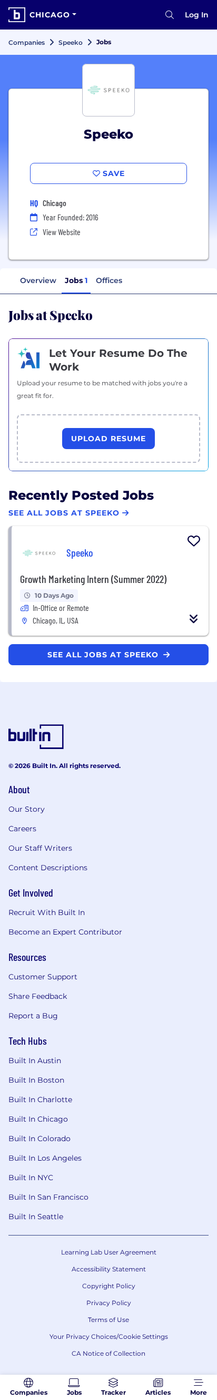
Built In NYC (30, 1177)
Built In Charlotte (40, 1099)
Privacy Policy (108, 1303)
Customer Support (42, 976)
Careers (22, 828)
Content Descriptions (47, 867)
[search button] (169, 14)
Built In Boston (36, 1080)
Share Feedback (37, 996)
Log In (197, 15)
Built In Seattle (35, 1216)
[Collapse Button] (193, 618)
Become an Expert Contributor (65, 932)
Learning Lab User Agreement (108, 1252)
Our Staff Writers (40, 848)
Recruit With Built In (46, 912)
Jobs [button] (76, 280)
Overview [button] (38, 280)
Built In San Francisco (48, 1197)
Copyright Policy (108, 1286)
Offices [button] (109, 280)
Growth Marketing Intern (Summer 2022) (93, 578)
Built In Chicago (38, 1119)
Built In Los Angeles (45, 1158)
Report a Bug (33, 1015)
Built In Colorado (39, 1138)
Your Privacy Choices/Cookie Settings (109, 1336)
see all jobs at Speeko (104, 654)
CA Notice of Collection (108, 1353)
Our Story (26, 809)
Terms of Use (108, 1320)
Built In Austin (34, 1060)
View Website (62, 232)
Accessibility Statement (109, 1269)
